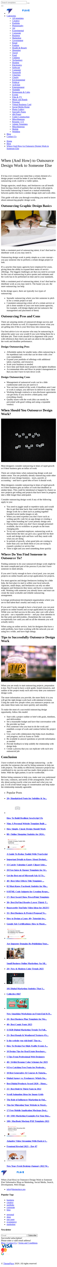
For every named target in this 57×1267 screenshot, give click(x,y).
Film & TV (17, 97)
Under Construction (20, 117)
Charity (15, 77)
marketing (11, 1224)
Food (14, 55)
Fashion (15, 45)
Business (16, 35)
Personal (16, 102)
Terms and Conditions (27, 1243)
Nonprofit (16, 72)
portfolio (10, 1205)
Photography (17, 25)
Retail (14, 43)
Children (16, 58)
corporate (11, 1207)
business (10, 1200)
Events (15, 94)
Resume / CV (18, 122)
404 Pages (16, 114)
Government (17, 40)
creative (10, 1202)
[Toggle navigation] (2, 5)
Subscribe (32, 1235)
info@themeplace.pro (16, 1189)
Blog (9, 134)
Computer (16, 70)
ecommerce (12, 1222)
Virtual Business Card (21, 104)
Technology (17, 60)
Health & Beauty (19, 48)
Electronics (17, 65)
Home (9, 141)
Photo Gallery (18, 109)
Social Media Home (21, 107)
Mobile (15, 129)
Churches (16, 75)
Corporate (16, 33)
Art (13, 28)
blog (9, 1210)
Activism (16, 85)
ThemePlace (8, 1263)
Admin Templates (20, 124)
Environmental (18, 80)
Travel (15, 53)
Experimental (18, 30)
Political (15, 82)
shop (9, 1217)
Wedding (16, 131)
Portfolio (16, 23)
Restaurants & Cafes (21, 92)
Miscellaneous (18, 119)
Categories (11, 16)
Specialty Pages (19, 112)
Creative (16, 21)
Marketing (16, 38)
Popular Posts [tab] (14, 792)
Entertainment (18, 87)
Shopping (16, 50)
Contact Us (11, 136)
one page (11, 1219)
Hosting (15, 62)
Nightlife (16, 90)
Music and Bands (19, 99)
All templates (18, 18)
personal (10, 1214)
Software (16, 67)
